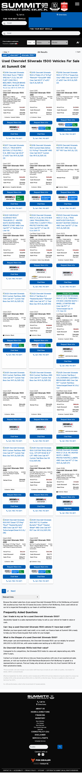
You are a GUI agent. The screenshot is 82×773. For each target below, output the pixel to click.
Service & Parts (40, 738)
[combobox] (31, 42)
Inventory (40, 718)
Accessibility (18, 770)
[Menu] (77, 4)
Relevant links (8, 597)
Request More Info (14, 122)
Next (13, 591)
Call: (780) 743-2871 (15, 138)
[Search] (59, 747)
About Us (40, 709)
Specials (40, 729)
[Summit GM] (31, 6)
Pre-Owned (40, 723)
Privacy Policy (30, 770)
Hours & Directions (40, 712)
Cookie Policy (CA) (40, 732)
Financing (40, 715)
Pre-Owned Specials (40, 727)
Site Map (41, 770)
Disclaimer (40, 735)
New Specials (40, 725)
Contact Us (7, 770)
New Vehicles (40, 721)
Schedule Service (40, 741)
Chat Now (14, 134)
